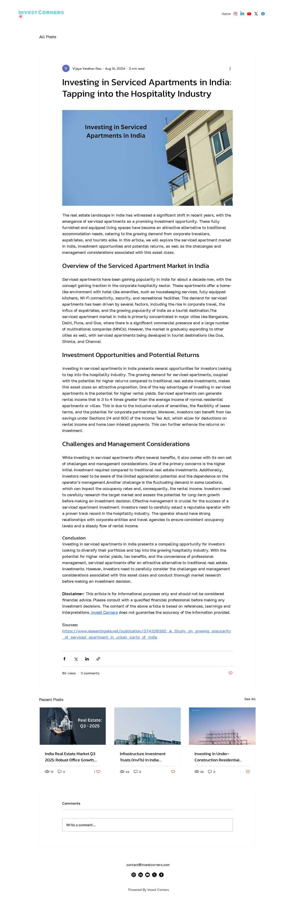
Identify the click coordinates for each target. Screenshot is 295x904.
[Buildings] (147, 726)
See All (250, 699)
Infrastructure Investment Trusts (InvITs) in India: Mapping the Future (142, 756)
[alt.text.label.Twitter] (256, 14)
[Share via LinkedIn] (87, 659)
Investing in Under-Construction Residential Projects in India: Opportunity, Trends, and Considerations (221, 756)
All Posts (47, 36)
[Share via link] (98, 659)
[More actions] (230, 68)
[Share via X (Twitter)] (76, 659)
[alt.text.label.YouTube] (249, 14)
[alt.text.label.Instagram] (235, 14)
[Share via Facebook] (64, 659)
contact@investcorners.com (148, 864)
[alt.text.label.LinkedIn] (242, 14)
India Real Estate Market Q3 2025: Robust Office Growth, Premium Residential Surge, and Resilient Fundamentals (70, 756)
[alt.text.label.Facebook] (263, 14)
